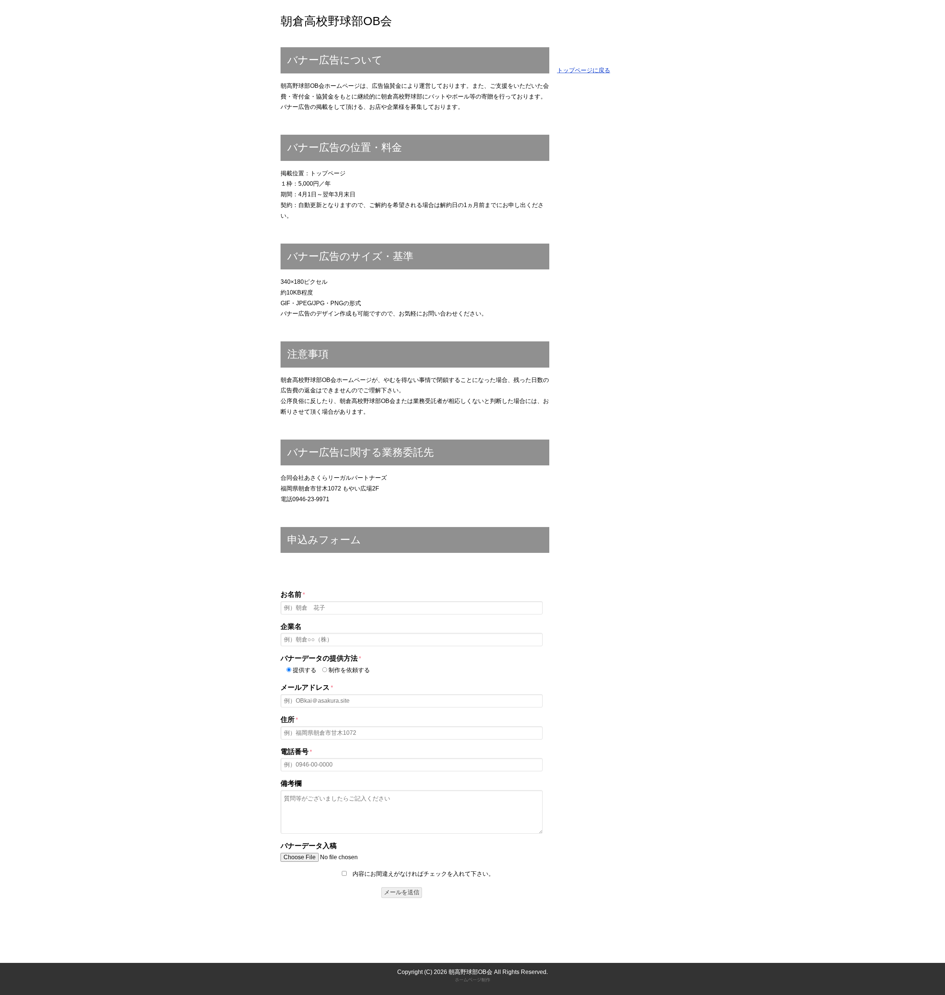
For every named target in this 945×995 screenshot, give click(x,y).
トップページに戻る (583, 70)
